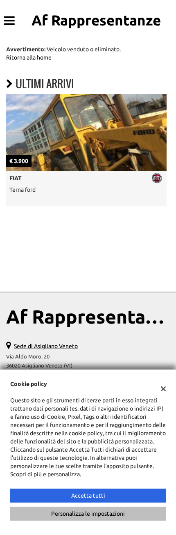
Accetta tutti (88, 495)
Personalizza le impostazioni (88, 513)
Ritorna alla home (29, 57)
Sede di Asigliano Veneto (46, 346)
